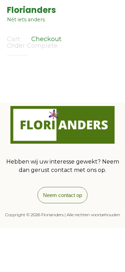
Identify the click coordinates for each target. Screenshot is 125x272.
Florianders (31, 10)
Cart (13, 39)
